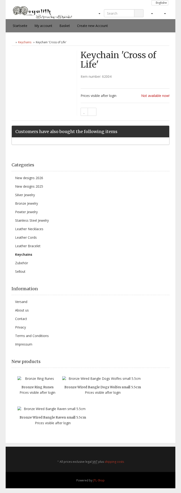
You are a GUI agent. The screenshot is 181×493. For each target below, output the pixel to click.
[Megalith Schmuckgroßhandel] (42, 12)
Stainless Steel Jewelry (32, 220)
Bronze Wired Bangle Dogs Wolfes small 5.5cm (102, 387)
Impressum (23, 344)
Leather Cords (26, 237)
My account (43, 25)
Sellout (20, 271)
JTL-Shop (99, 480)
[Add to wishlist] (84, 112)
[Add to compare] (92, 112)
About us (22, 310)
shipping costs (114, 462)
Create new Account (92, 25)
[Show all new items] (167, 361)
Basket (64, 25)
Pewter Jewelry (26, 212)
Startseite (20, 25)
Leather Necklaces (29, 229)
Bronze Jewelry (26, 203)
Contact (21, 318)
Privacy (20, 327)
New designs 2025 (29, 186)
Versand (21, 301)
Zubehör (21, 263)
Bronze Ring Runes (37, 387)
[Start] (13, 42)
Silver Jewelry (25, 195)
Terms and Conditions (32, 335)
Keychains (24, 42)
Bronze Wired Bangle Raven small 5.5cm (53, 417)
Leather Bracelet (28, 246)
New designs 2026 (29, 178)
